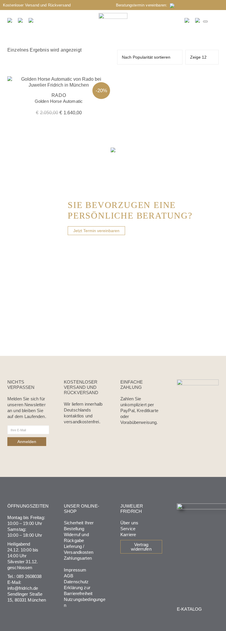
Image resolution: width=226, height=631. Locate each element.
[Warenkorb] (197, 20)
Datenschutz (76, 581)
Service (127, 528)
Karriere (128, 534)
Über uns (129, 522)
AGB (68, 575)
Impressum (75, 569)
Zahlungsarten (78, 558)
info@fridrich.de (22, 588)
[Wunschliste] (187, 20)
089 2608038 (29, 576)
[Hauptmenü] (205, 21)
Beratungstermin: (143, 5)
